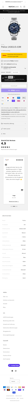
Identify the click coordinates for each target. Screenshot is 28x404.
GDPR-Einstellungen (8, 317)
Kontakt (5, 303)
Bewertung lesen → (14, 201)
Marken (5, 345)
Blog (4, 307)
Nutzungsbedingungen (9, 335)
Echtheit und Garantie (8, 300)
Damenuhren (6, 348)
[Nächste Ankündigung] (25, 2)
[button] (3, 6)
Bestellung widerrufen (8, 320)
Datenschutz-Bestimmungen (10, 328)
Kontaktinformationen (14, 400)
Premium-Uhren (7, 355)
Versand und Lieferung (9, 324)
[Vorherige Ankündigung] (3, 2)
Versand (21, 398)
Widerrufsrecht (19, 395)
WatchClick (11, 395)
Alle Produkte (6, 359)
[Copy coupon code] (14, 77)
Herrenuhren (6, 352)
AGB (17, 398)
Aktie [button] (4, 133)
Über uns (5, 296)
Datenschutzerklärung (10, 398)
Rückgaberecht (7, 331)
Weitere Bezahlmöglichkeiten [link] (14, 94)
